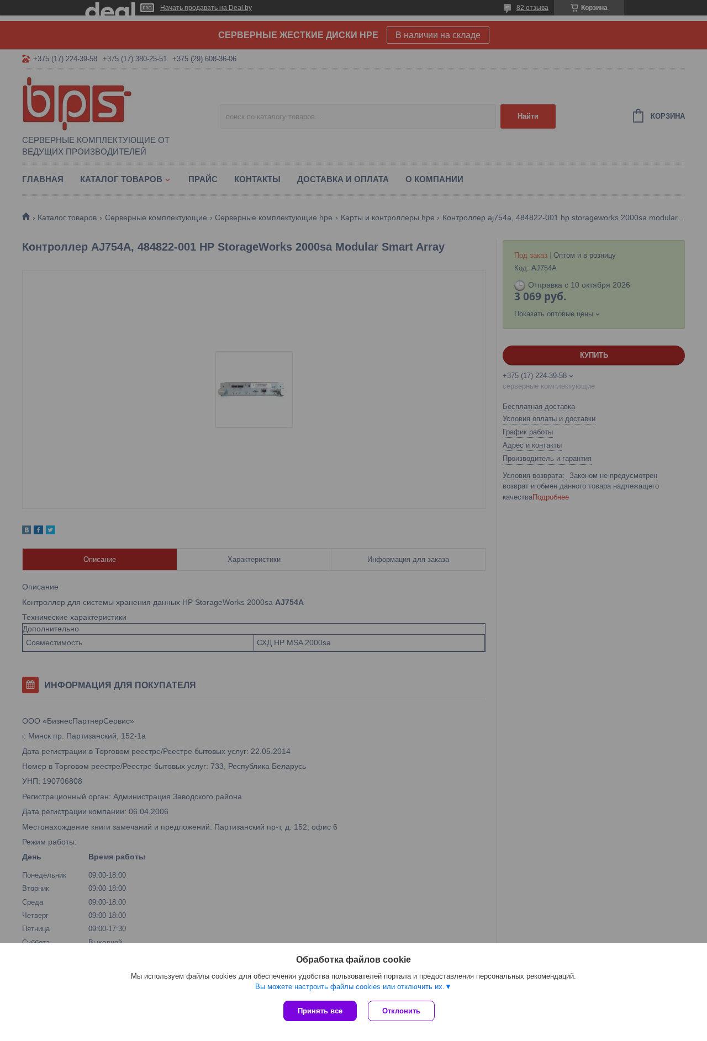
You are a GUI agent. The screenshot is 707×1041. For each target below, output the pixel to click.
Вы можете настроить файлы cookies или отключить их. (350, 986)
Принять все (320, 1011)
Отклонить (401, 1011)
